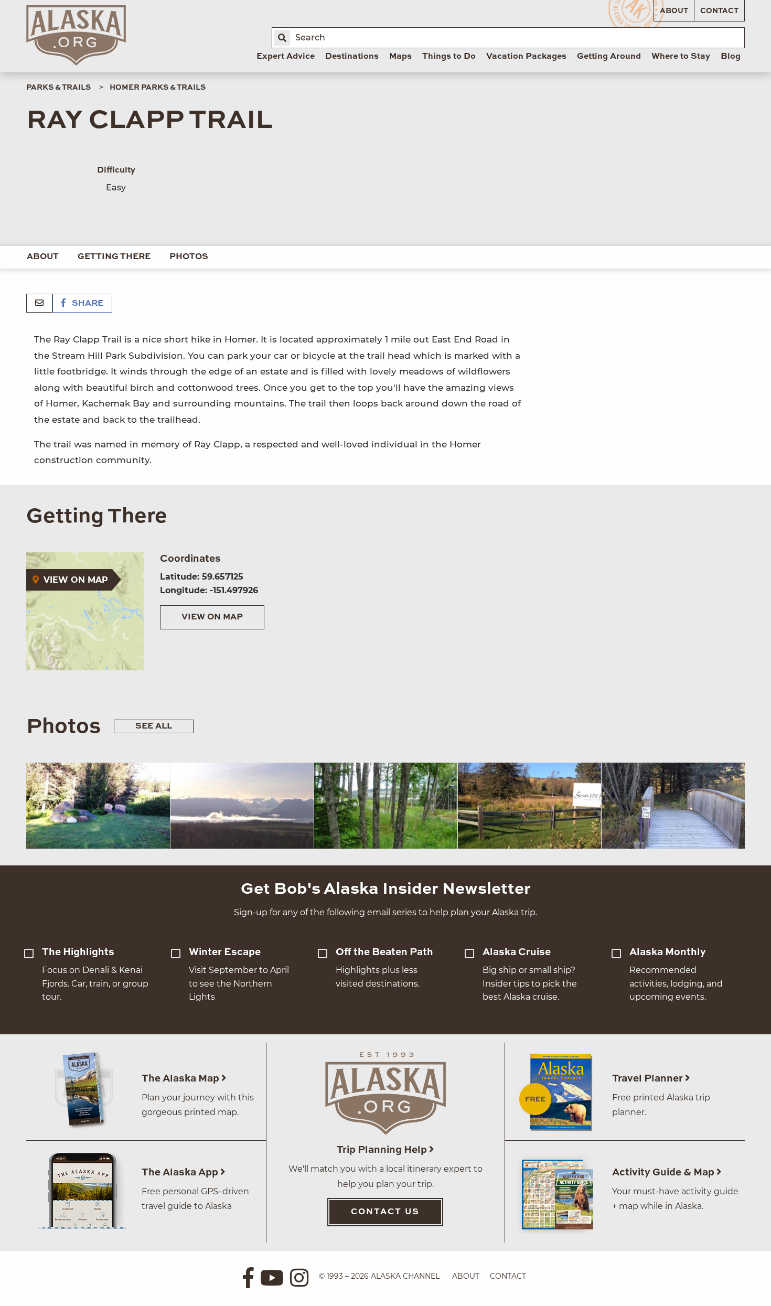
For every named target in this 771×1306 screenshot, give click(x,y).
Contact (719, 11)
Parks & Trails (58, 87)
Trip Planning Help (383, 1150)
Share (86, 303)
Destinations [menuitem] (352, 56)
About (674, 11)
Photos (188, 257)
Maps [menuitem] (400, 56)
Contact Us (385, 1212)
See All (153, 726)
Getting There (114, 257)
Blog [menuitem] (731, 56)
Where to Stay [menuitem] (680, 56)
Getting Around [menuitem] (609, 56)
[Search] (282, 38)
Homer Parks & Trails (158, 87)
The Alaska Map (181, 1079)
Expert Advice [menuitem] (285, 56)
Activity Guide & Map (664, 1172)
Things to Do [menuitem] (449, 56)
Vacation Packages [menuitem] (526, 56)
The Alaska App (181, 1172)
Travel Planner (648, 1079)
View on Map (212, 617)
